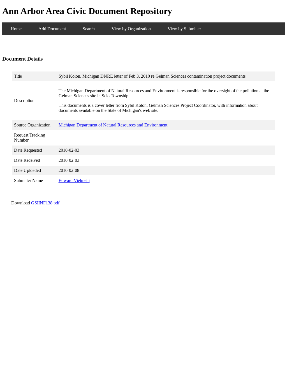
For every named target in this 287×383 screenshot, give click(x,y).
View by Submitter (184, 28)
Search (89, 28)
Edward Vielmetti (74, 180)
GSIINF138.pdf (45, 202)
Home (16, 28)
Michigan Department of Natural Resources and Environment (113, 125)
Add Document (52, 28)
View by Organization (131, 28)
